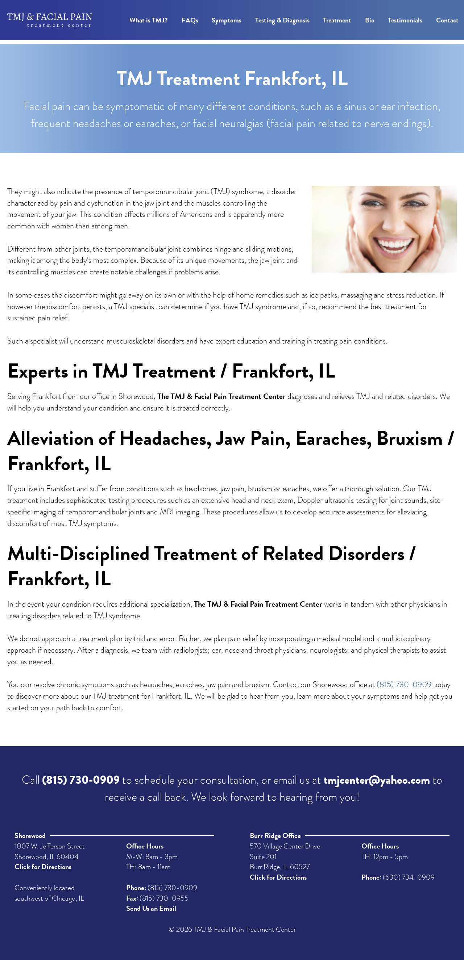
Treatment (337, 20)
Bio (369, 20)
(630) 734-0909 (409, 877)
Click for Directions (42, 866)
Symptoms (226, 20)
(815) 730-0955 (164, 898)
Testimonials (405, 20)
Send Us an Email (151, 908)
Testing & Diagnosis (282, 20)
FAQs (190, 20)
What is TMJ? (148, 20)
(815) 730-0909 (404, 684)
